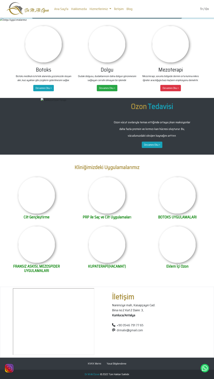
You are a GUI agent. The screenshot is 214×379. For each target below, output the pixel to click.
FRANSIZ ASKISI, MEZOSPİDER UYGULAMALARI (36, 268)
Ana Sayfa (62, 9)
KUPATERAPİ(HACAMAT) (107, 266)
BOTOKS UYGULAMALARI (177, 217)
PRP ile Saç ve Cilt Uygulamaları (107, 217)
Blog (129, 9)
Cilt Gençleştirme (36, 217)
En (207, 9)
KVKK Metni (94, 363)
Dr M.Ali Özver (92, 374)
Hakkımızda (79, 9)
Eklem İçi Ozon (177, 266)
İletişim (119, 9)
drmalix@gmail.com (130, 330)
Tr (201, 9)
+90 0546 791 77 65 (130, 325)
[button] (16, 20)
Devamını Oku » (43, 88)
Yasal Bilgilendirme (116, 363)
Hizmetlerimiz (99, 9)
